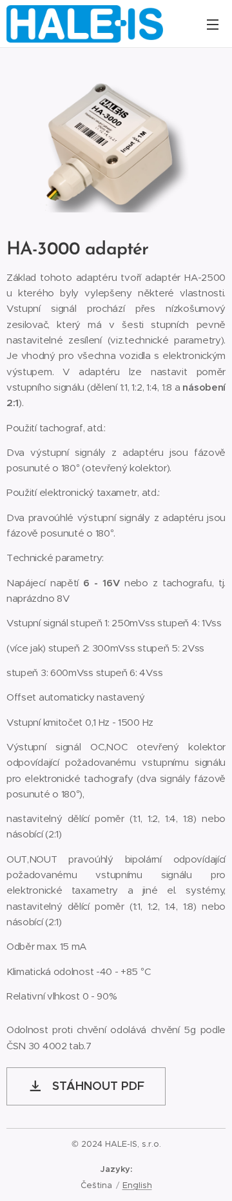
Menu (213, 24)
